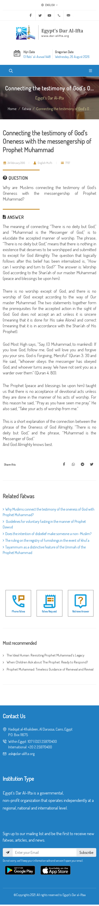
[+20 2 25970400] (59, 15)
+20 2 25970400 (40, 747)
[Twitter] (40, 15)
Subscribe (86, 852)
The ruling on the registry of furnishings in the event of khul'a (47, 540)
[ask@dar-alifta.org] (68, 15)
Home (12, 108)
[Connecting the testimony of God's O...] (64, 464)
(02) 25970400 (46, 741)
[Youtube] (49, 15)
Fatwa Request (49, 611)
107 (30, 741)
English (50, 5)
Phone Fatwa (18, 611)
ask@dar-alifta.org (21, 753)
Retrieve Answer (80, 611)
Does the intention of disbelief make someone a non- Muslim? (48, 533)
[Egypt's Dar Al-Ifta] (49, 32)
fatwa (26, 108)
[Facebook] (30, 15)
